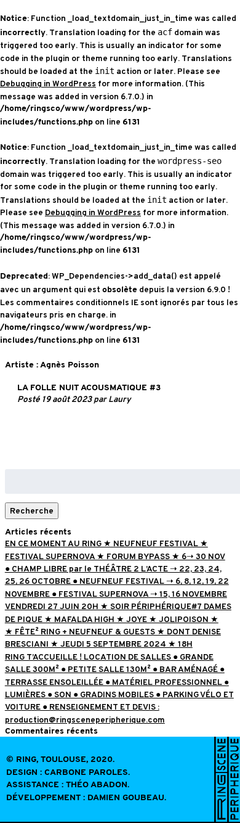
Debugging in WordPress (48, 83)
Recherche (32, 511)
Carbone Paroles (86, 773)
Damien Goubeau (125, 798)
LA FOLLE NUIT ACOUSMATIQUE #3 (89, 388)
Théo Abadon (96, 785)
